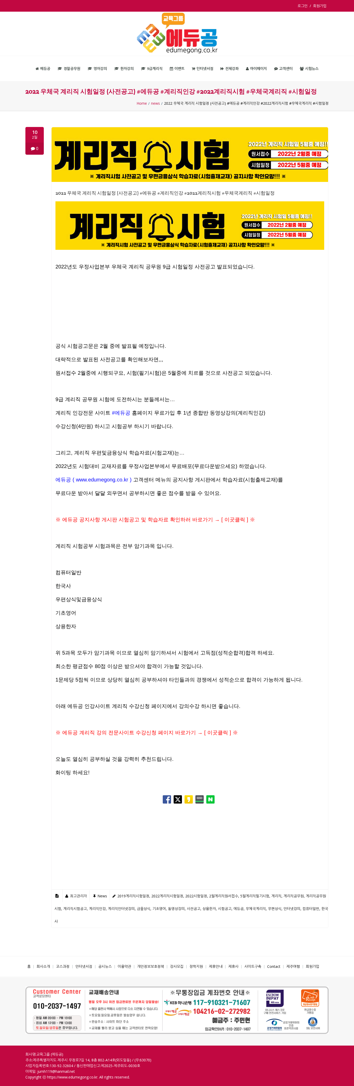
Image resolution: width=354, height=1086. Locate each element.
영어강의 (100, 68)
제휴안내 (215, 966)
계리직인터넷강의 (121, 908)
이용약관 (124, 966)
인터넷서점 (204, 68)
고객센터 (286, 68)
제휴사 (233, 966)
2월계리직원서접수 (223, 895)
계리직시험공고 (75, 908)
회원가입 (320, 5)
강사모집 (176, 966)
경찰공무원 (71, 68)
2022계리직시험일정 (167, 895)
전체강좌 (232, 68)
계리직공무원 (294, 895)
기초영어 (159, 908)
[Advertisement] (189, 309)
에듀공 (45, 68)
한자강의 (127, 68)
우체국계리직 (256, 908)
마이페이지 (258, 68)
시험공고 (224, 908)
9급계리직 (154, 68)
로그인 (304, 5)
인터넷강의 (292, 908)
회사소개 (43, 966)
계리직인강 (97, 908)
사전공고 (193, 908)
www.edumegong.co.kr (102, 479)
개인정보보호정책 (150, 966)
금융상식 (143, 908)
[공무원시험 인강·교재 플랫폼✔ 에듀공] (177, 34)
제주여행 (293, 966)
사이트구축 (252, 966)
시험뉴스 (311, 68)
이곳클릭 (234, 519)
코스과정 (62, 966)
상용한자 (209, 908)
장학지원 (196, 966)
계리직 (276, 895)
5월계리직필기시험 (254, 895)
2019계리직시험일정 (133, 895)
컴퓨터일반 (310, 908)
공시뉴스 (105, 966)
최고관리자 (78, 895)
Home (142, 103)
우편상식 (274, 908)
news (155, 103)
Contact (273, 966)
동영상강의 (176, 908)
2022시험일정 (196, 895)
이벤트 (179, 68)
